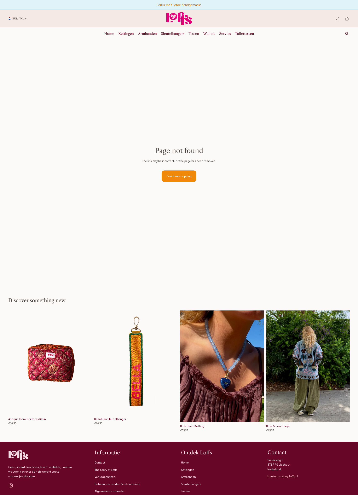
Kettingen (187, 469)
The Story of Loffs (106, 469)
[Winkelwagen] (346, 18)
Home (185, 462)
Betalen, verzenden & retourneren (117, 484)
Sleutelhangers (191, 484)
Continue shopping (179, 176)
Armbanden (188, 477)
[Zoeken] (346, 33)
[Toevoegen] (85, 408)
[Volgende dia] (85, 362)
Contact (100, 462)
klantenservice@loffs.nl (282, 476)
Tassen (185, 491)
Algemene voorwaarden (110, 491)
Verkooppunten (105, 477)
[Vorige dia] (14, 362)
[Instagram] (10, 485)
